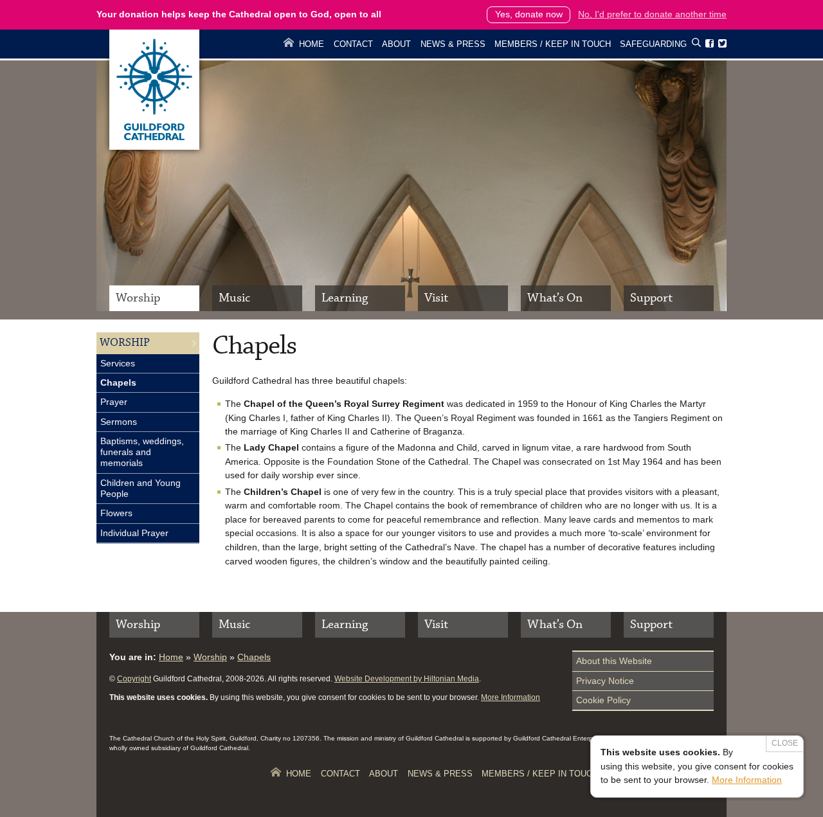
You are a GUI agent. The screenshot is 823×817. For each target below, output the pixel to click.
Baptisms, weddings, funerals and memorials (142, 452)
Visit (436, 298)
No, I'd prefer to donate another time (652, 14)
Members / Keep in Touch (552, 44)
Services (117, 363)
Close (785, 743)
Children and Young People (140, 488)
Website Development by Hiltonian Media (406, 679)
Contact (353, 44)
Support (651, 298)
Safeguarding (653, 44)
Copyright (134, 679)
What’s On (555, 298)
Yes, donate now (529, 14)
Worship (138, 298)
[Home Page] (154, 146)
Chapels (118, 382)
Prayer (113, 402)
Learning (344, 298)
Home (311, 44)
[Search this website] (696, 44)
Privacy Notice (605, 681)
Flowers (116, 513)
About (396, 44)
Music (234, 298)
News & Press (453, 44)
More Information (510, 697)
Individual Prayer (134, 533)
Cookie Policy (603, 700)
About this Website (614, 661)
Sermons (118, 422)
